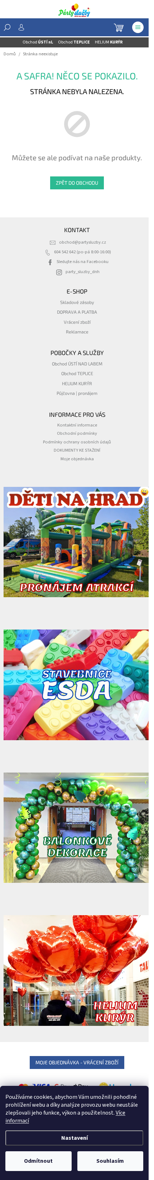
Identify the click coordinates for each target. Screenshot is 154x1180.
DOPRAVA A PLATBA (77, 312)
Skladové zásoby (77, 302)
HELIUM (108, 42)
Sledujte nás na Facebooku (83, 261)
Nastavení (74, 1138)
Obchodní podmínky (77, 433)
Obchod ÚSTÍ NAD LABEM (77, 364)
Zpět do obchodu (77, 183)
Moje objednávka (77, 459)
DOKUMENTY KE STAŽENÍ (77, 450)
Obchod (38, 42)
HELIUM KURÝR (77, 383)
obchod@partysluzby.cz (82, 242)
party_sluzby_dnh (83, 271)
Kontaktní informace (77, 425)
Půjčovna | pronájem (77, 393)
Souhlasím (110, 1161)
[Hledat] (7, 27)
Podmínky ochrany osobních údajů (77, 442)
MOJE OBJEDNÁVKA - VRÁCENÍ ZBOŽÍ (77, 1062)
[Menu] (138, 27)
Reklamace (77, 332)
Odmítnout (38, 1161)
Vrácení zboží (77, 322)
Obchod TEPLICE (77, 373)
